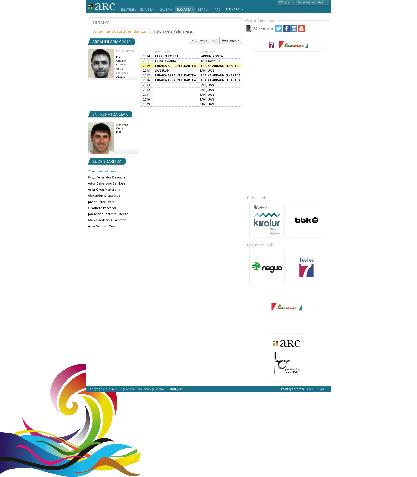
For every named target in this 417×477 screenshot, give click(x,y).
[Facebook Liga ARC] (286, 31)
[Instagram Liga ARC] (293, 31)
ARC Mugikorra (262, 28)
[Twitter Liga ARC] (278, 31)
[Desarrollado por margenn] (175, 389)
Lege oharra (127, 389)
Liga (102, 6)
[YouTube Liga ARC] (301, 31)
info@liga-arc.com (292, 389)
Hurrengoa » (231, 40)
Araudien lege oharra (150, 389)
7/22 (214, 40)
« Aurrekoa (199, 40)
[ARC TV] (287, 45)
